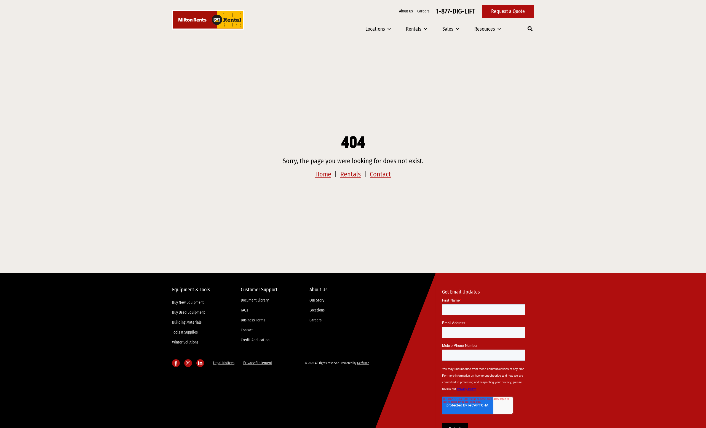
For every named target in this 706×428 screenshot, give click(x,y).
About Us (406, 11)
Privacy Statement (257, 363)
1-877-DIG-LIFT (455, 11)
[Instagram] (188, 363)
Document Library (255, 300)
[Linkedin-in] (200, 363)
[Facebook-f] (176, 363)
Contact (380, 174)
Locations (375, 29)
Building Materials (187, 322)
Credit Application (255, 340)
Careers (423, 11)
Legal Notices (223, 363)
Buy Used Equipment (188, 312)
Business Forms (253, 320)
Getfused (363, 363)
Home (323, 174)
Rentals (413, 29)
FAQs (244, 310)
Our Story (316, 300)
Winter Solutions (185, 342)
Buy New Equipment (188, 302)
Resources (484, 29)
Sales (447, 29)
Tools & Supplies (185, 332)
